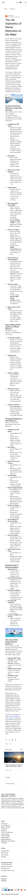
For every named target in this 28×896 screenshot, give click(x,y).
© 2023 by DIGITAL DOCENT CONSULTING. (10, 894)
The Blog (3, 857)
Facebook (3, 880)
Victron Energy (5, 834)
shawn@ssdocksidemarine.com (8, 870)
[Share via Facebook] (6, 739)
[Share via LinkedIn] (12, 739)
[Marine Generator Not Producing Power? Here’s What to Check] (14, 757)
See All (21, 749)
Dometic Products (5, 836)
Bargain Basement (6, 839)
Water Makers (5, 837)
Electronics (4, 830)
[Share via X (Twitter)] (9, 739)
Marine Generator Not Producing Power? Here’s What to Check (14, 765)
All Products (4, 823)
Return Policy (4, 853)
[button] (26, 2)
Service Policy (5, 855)
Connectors (4, 829)
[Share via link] (15, 739)
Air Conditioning (5, 825)
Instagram (3, 879)
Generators (4, 843)
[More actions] (22, 16)
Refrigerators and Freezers (8, 841)
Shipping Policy (5, 851)
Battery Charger (5, 827)
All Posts (5, 8)
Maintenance (12, 8)
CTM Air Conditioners (7, 832)
